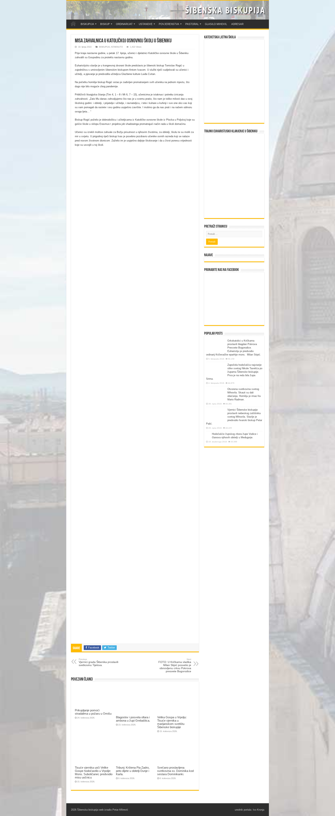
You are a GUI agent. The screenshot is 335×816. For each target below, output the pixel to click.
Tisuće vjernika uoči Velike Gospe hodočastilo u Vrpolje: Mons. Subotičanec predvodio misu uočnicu (93, 772)
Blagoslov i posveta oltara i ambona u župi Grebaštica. (133, 719)
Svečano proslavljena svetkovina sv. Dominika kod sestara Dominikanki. (175, 771)
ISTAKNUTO (117, 47)
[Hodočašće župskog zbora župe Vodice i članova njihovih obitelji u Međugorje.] (208, 434)
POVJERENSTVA (169, 24)
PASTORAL (192, 24)
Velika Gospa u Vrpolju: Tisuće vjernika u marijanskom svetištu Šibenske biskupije (171, 722)
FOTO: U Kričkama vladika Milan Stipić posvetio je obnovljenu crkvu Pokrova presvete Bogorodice (174, 665)
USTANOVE (146, 24)
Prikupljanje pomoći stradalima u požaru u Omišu (93, 712)
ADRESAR (237, 24)
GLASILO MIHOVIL (216, 24)
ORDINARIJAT (124, 24)
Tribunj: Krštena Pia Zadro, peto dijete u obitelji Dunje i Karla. (132, 771)
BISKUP (105, 24)
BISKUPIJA (87, 24)
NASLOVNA (73, 24)
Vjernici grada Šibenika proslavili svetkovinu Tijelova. (98, 662)
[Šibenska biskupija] (167, 10)
